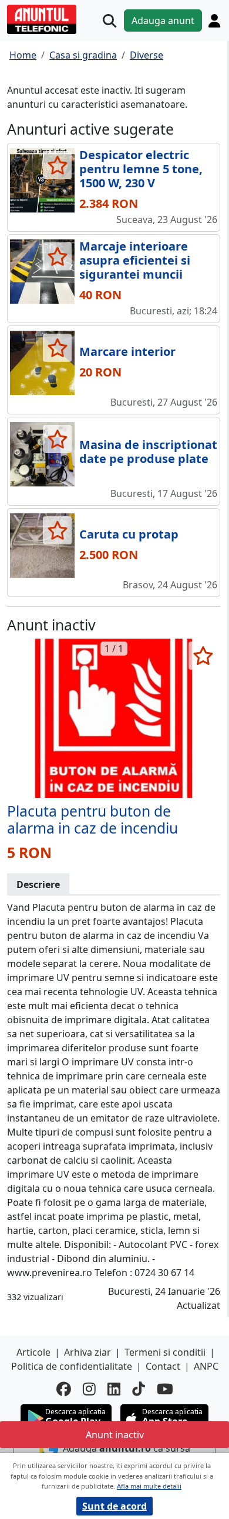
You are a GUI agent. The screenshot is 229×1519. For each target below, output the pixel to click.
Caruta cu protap (129, 534)
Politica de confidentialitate (71, 1366)
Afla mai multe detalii (149, 1486)
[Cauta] (109, 21)
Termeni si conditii (165, 1352)
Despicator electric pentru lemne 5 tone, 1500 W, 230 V (141, 169)
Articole (33, 1352)
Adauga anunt (163, 20)
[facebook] (63, 1389)
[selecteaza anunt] (57, 165)
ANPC (206, 1366)
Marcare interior (127, 351)
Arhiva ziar (87, 1352)
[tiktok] (138, 1389)
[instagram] (89, 1389)
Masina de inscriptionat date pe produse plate (148, 452)
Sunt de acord (114, 1506)
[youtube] (165, 1389)
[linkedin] (113, 1389)
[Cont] (214, 20)
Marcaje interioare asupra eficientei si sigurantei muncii (134, 260)
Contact (163, 1366)
